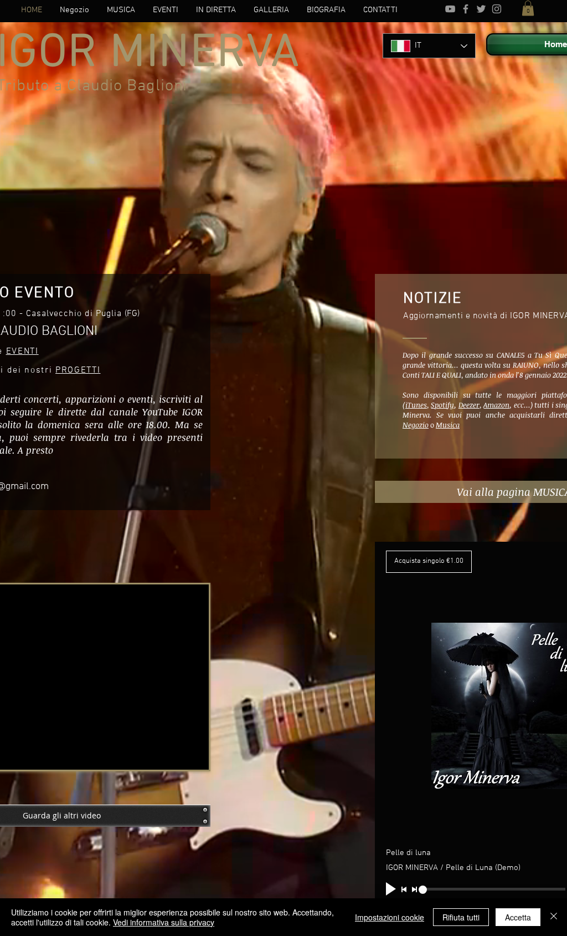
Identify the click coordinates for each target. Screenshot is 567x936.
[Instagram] (497, 9)
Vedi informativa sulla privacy (163, 922)
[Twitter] (481, 9)
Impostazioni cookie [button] (389, 917)
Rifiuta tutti (461, 917)
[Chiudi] (553, 917)
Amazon (496, 405)
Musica (448, 425)
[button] (528, 8)
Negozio (416, 425)
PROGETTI (77, 370)
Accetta (518, 917)
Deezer (469, 405)
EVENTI (22, 351)
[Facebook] (466, 9)
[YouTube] (450, 9)
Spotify (442, 405)
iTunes (416, 405)
